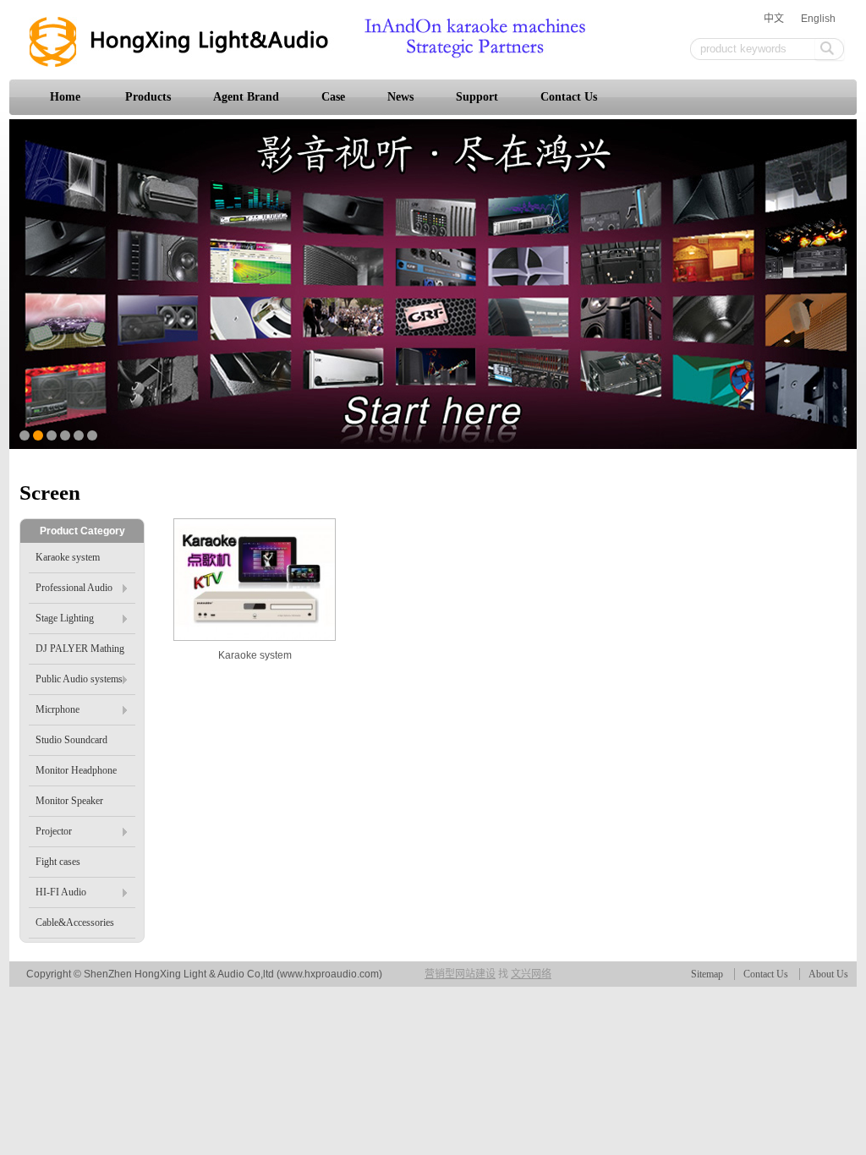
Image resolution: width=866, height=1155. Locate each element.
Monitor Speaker (69, 801)
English (818, 19)
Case (333, 96)
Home (65, 96)
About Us (828, 974)
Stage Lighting (65, 618)
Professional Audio (74, 588)
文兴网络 (531, 974)
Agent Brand (246, 96)
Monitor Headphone (76, 770)
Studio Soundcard (71, 740)
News (400, 96)
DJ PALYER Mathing (80, 648)
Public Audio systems (79, 679)
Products (148, 96)
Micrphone (57, 709)
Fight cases (58, 862)
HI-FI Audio (61, 892)
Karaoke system (255, 655)
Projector (54, 831)
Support (477, 96)
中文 (774, 19)
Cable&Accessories (75, 922)
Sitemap (707, 974)
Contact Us (568, 96)
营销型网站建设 (460, 974)
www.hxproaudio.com (329, 974)
